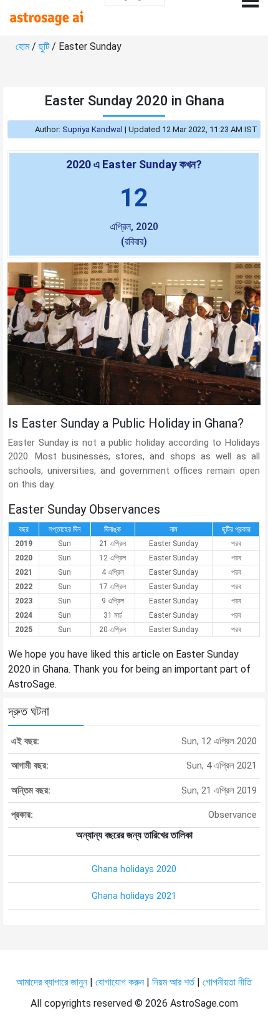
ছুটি (45, 46)
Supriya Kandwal (92, 129)
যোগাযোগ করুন (119, 982)
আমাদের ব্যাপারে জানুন (51, 982)
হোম (24, 46)
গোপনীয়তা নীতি (227, 982)
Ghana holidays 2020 (134, 869)
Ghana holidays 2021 (134, 895)
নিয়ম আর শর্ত (173, 982)
